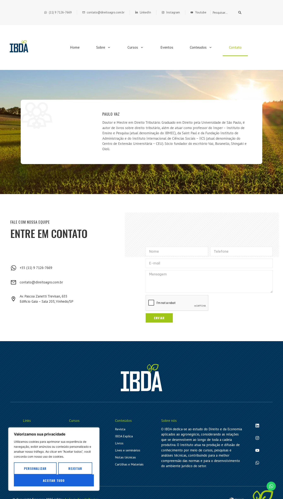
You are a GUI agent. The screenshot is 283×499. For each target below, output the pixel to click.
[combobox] (224, 12)
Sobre (100, 47)
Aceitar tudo (54, 480)
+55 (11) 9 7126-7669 (36, 267)
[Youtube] (257, 450)
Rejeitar (75, 468)
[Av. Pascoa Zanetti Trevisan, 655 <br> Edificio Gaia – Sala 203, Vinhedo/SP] (13, 299)
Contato (235, 47)
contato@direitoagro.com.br (41, 282)
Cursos (132, 47)
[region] (53, 459)
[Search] (240, 12)
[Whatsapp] (257, 463)
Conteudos (198, 47)
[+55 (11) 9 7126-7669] (13, 268)
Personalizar (35, 468)
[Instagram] (257, 438)
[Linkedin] (257, 425)
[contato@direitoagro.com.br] (13, 282)
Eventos (166, 47)
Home (75, 47)
